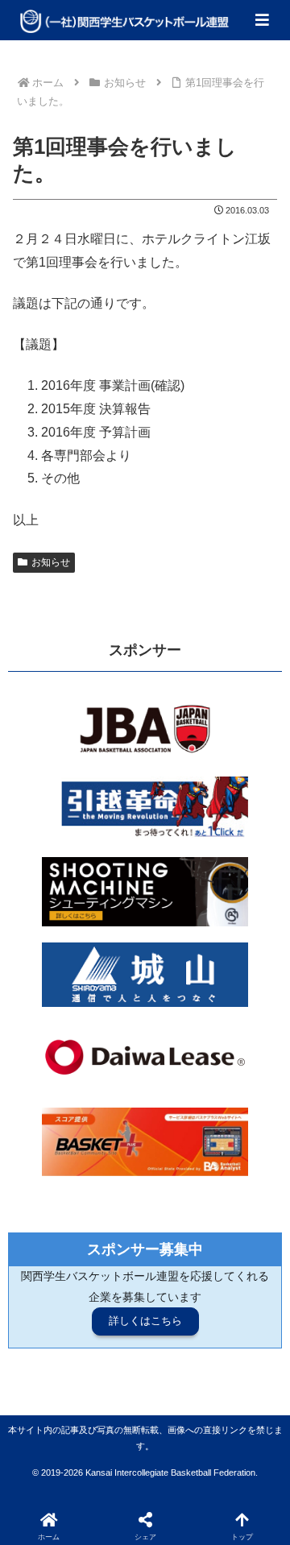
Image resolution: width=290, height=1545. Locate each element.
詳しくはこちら (145, 1321)
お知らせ (50, 562)
